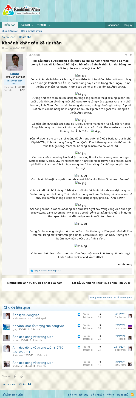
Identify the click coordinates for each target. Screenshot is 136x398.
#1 (131, 54)
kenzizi (8, 48)
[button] (32, 25)
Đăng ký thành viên (31, 30)
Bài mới (25, 25)
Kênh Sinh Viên (14, 394)
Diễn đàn (9, 25)
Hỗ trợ (110, 394)
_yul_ (15, 329)
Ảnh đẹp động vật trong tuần (33, 337)
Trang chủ (122, 394)
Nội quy (83, 394)
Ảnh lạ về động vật (26, 315)
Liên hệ (72, 394)
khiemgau (121, 328)
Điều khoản (97, 394)
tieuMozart (18, 365)
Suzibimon (18, 318)
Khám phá (41, 318)
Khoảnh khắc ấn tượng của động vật (38, 326)
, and (47, 270)
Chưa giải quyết (10, 30)
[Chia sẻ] (126, 55)
